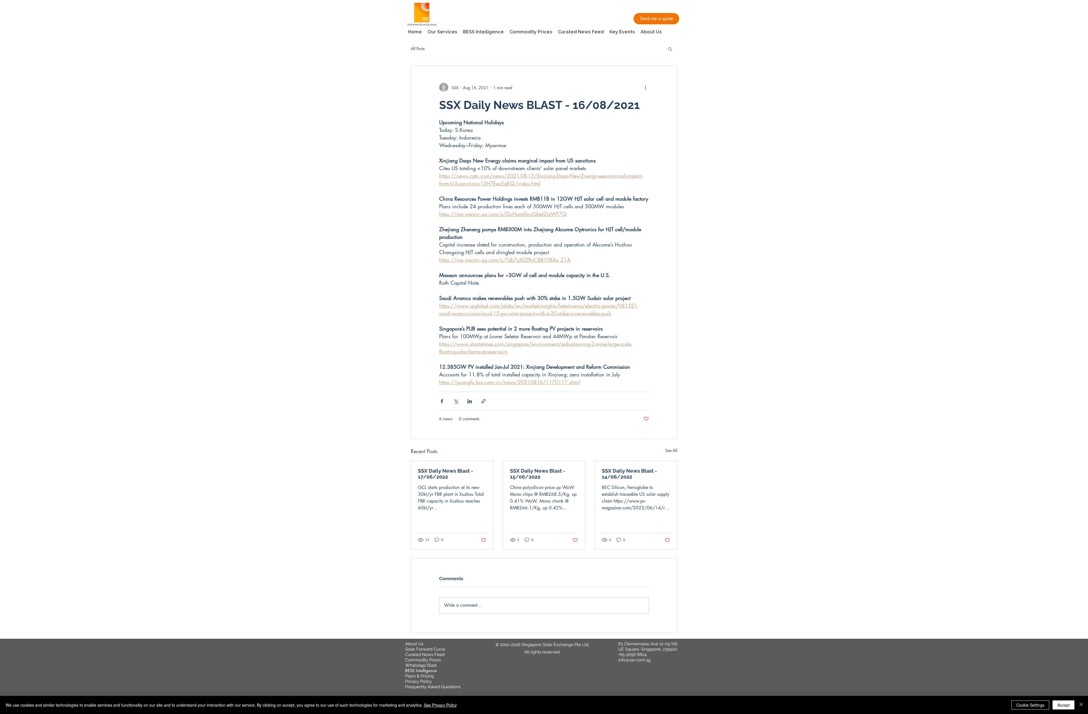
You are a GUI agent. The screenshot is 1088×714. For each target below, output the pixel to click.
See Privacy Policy (440, 705)
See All (671, 450)
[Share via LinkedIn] (469, 401)
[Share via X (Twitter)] (455, 401)
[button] (656, 18)
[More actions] (645, 87)
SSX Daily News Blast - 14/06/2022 (629, 474)
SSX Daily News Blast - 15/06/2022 (537, 474)
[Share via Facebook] (442, 401)
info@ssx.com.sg (634, 659)
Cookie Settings (1030, 705)
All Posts (418, 48)
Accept (1063, 705)
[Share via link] (483, 401)
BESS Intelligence (421, 670)
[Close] (1081, 704)
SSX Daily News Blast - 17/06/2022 (445, 474)
